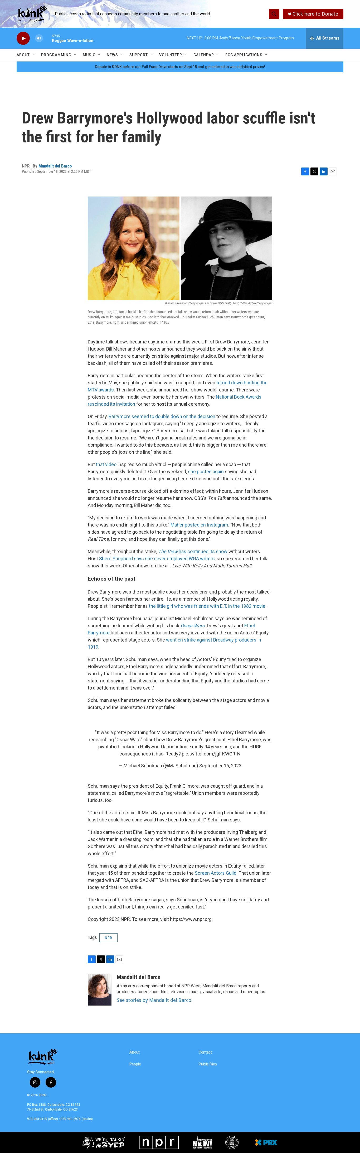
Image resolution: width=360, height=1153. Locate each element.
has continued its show (192, 551)
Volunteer (170, 55)
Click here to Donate (315, 14)
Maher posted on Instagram (199, 525)
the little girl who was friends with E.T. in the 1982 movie (207, 606)
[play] (23, 38)
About (23, 55)
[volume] (39, 38)
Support (138, 55)
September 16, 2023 (220, 765)
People (135, 1064)
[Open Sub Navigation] (34, 55)
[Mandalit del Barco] (99, 990)
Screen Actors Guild (215, 873)
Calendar (203, 55)
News (112, 55)
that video (106, 464)
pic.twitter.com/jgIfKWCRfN (211, 754)
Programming (56, 55)
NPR (108, 938)
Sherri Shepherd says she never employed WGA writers (157, 558)
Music (89, 55)
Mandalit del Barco (55, 166)
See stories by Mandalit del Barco (154, 1000)
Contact (205, 1052)
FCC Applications (243, 55)
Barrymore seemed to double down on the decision (162, 416)
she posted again (206, 471)
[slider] (47, 38)
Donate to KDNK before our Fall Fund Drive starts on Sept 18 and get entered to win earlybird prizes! (180, 67)
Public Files (208, 1064)
